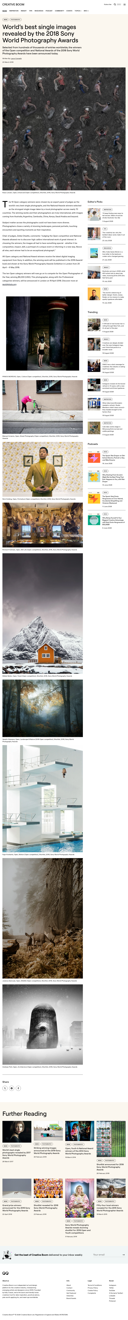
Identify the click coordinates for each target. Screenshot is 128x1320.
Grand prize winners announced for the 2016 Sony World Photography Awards (16, 1208)
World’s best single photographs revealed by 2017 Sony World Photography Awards (16, 1154)
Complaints (92, 1293)
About (68, 1285)
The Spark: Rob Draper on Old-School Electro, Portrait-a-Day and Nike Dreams (113, 458)
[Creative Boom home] (13, 4)
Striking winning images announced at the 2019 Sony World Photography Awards (47, 1150)
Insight (106, 267)
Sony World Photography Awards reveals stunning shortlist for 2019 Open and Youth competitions (78, 1229)
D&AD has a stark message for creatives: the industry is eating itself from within (113, 366)
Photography (15, 19)
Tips (105, 229)
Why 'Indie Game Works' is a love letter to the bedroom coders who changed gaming (112, 254)
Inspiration (107, 209)
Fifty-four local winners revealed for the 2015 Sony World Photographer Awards (110, 1208)
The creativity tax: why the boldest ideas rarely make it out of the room (113, 235)
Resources (107, 248)
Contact (69, 1288)
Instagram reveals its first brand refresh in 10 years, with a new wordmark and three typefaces (113, 386)
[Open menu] (125, 4)
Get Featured (71, 1293)
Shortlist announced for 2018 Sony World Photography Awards (110, 1167)
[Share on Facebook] (18, 1088)
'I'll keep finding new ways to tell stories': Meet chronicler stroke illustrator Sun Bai (112, 215)
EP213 (105, 514)
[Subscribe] (124, 1255)
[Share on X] (4, 1088)
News (5, 19)
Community (70, 1291)
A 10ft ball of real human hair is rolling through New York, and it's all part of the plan (113, 326)
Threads (112, 1298)
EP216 (105, 452)
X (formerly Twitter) (116, 1293)
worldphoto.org (9, 284)
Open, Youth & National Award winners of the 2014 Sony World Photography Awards (79, 1151)
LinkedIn (112, 1296)
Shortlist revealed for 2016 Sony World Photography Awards (46, 1208)
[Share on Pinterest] (11, 1088)
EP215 (105, 471)
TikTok (111, 1288)
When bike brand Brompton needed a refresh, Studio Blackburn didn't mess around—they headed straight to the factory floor (113, 407)
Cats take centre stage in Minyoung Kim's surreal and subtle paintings (112, 429)
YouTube (112, 1291)
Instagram (112, 1285)
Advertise (69, 1296)
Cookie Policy (93, 1291)
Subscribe (107, 4)
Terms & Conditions (95, 1285)
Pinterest (112, 1301)
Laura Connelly (16, 59)
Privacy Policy (93, 1288)
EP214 (105, 492)
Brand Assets (71, 1298)
